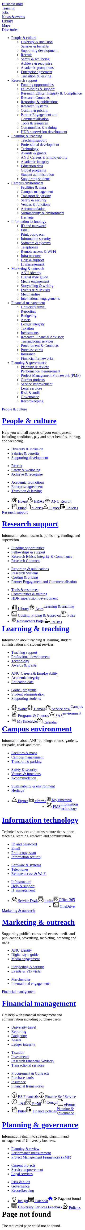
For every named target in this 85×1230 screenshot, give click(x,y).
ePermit (40, 801)
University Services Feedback (39, 1207)
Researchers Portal (30, 621)
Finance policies (44, 1111)
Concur (52, 1102)
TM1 (21, 1103)
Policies (71, 508)
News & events (13, 17)
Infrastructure (31, 256)
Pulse (21, 508)
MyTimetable (26, 721)
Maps (6, 25)
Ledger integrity (33, 324)
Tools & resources (34, 123)
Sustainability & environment (42, 213)
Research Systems (34, 106)
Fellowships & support (38, 89)
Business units (12, 4)
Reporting (28, 311)
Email (25, 230)
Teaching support (34, 140)
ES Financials (27, 1097)
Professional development (40, 145)
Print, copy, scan (33, 234)
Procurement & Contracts (40, 345)
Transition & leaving (36, 76)
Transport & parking (36, 196)
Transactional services (37, 341)
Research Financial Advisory (42, 337)
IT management (32, 264)
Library (7, 21)
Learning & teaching (26, 136)
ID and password (33, 226)
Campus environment (27, 183)
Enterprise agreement (36, 72)
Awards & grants (33, 153)
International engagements (40, 298)
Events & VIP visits (35, 290)
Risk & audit (30, 393)
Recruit (26, 55)
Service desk (61, 709)
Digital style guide (34, 277)
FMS (56, 807)
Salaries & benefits (35, 46)
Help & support (32, 260)
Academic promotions (37, 68)
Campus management (37, 192)
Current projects (33, 380)
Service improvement (36, 384)
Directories (10, 30)
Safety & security (34, 200)
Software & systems (36, 243)
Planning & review (35, 367)
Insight (22, 1201)
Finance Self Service (60, 1097)
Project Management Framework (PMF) (51, 375)
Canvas (39, 709)
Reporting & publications (39, 102)
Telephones (29, 247)
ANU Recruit (60, 501)
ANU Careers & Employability (44, 157)
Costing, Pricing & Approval (39, 615)
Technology (29, 149)
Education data (32, 166)
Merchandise (30, 294)
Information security (36, 239)
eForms (37, 508)
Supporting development (39, 50)
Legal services (31, 388)
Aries (39, 609)
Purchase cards (32, 350)
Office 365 (66, 900)
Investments (29, 333)
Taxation (27, 328)
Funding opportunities (37, 85)
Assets (25, 320)
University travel (33, 307)
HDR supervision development (44, 132)
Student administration (37, 174)
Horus (22, 501)
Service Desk (27, 901)
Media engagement (35, 281)
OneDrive (67, 906)
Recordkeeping (32, 401)
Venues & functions (35, 204)
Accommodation (33, 209)
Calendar (49, 722)
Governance (30, 397)
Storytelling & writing (37, 286)
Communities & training (39, 127)
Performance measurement (40, 371)
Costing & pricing (34, 110)
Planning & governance (29, 363)
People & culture (23, 38)
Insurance (28, 354)
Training (8, 8)
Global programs (33, 170)
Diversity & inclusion (37, 42)
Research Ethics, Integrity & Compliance (51, 93)
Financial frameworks (37, 358)
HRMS (39, 501)
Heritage (27, 217)
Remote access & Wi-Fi (38, 251)
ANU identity (31, 273)
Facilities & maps (34, 187)
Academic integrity (35, 162)
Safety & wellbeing (35, 59)
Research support (24, 80)
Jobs (5, 12)
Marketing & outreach (27, 269)
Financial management (28, 303)
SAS (59, 716)
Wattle (22, 709)
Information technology (28, 221)
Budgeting (28, 316)
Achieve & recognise (36, 63)
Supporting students (35, 179)
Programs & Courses (33, 716)
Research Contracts (35, 97)
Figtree (54, 508)
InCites (56, 622)
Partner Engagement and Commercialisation (39, 117)
